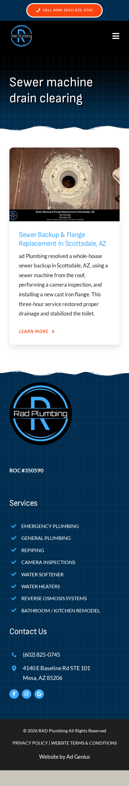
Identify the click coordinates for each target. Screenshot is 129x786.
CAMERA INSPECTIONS (48, 562)
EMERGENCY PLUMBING (50, 526)
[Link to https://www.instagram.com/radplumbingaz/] (26, 694)
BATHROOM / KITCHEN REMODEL (60, 610)
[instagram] (33, 458)
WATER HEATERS (40, 586)
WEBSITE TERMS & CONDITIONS (84, 743)
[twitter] (22, 458)
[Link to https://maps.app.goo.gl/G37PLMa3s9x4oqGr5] (39, 694)
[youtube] (43, 458)
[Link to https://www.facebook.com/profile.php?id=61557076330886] (14, 694)
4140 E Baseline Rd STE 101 (56, 668)
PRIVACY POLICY (30, 743)
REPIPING (32, 550)
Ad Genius (78, 756)
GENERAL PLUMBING (46, 538)
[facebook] (11, 458)
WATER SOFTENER (42, 574)
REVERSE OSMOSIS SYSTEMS (54, 598)
